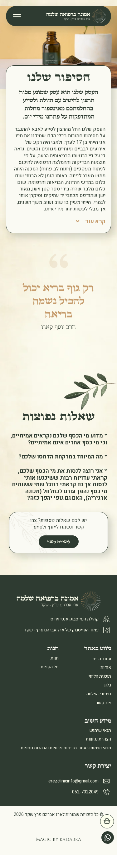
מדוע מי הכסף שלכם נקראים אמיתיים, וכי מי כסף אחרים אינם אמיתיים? (59, 439)
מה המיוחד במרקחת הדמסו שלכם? (60, 457)
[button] (58, 439)
